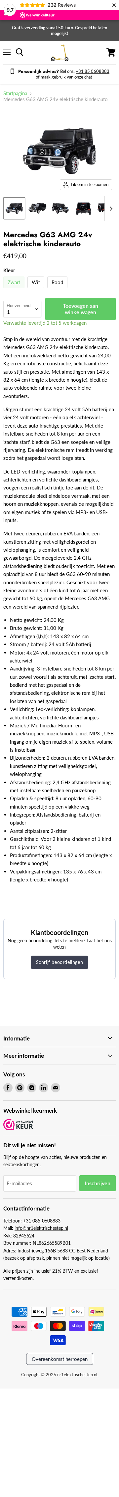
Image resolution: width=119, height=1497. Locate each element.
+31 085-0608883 (41, 1220)
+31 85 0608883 (92, 71)
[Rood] (58, 289)
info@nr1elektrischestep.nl (41, 1228)
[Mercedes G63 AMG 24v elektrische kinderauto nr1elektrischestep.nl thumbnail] (37, 208)
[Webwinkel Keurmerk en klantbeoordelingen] (18, 1125)
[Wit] (36, 289)
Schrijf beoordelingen (59, 962)
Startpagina (15, 93)
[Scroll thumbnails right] (109, 208)
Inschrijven (97, 1183)
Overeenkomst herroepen (60, 1359)
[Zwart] (14, 289)
